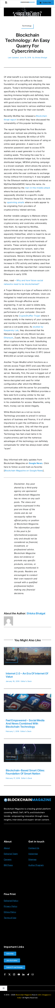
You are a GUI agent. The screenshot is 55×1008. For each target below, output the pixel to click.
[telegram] (28, 974)
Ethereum (8, 337)
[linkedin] (23, 974)
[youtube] (19, 974)
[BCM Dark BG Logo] (27, 799)
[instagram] (14, 974)
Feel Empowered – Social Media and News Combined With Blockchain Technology (25, 723)
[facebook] (5, 974)
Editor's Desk (26, 681)
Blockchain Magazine (24, 995)
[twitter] (9, 974)
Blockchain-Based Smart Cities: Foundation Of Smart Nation (25, 772)
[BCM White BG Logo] (27, 2)
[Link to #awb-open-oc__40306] (6, 2)
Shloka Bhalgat (41, 58)
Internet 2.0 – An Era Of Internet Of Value (27, 675)
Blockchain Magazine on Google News (24, 470)
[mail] (33, 974)
